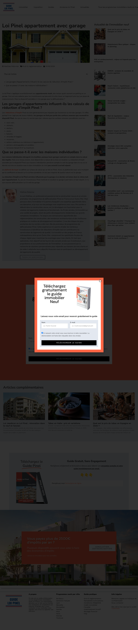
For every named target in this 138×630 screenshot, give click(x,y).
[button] (100, 281)
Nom (43, 322)
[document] (69, 315)
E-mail (72, 322)
